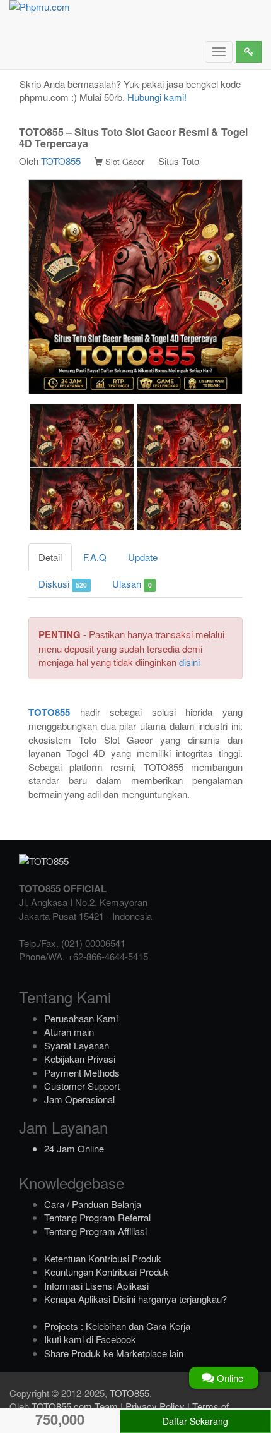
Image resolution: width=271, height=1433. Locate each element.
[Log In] (249, 52)
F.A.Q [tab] (95, 557)
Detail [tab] (50, 557)
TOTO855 (61, 160)
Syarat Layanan (76, 1045)
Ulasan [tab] (131, 583)
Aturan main (69, 1031)
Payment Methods (82, 1072)
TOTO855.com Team (75, 1406)
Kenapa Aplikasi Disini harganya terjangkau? (135, 1298)
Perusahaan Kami (81, 1018)
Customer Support (82, 1085)
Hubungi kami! (157, 97)
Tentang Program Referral (97, 1217)
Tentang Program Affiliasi (95, 1231)
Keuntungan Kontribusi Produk (106, 1271)
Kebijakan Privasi (79, 1058)
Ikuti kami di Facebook (90, 1339)
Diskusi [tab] (62, 583)
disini (189, 661)
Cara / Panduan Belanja (92, 1204)
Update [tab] (143, 557)
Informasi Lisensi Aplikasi (96, 1285)
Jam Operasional (79, 1099)
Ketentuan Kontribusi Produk (102, 1258)
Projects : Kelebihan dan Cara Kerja (117, 1326)
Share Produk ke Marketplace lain (113, 1353)
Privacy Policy (155, 1406)
